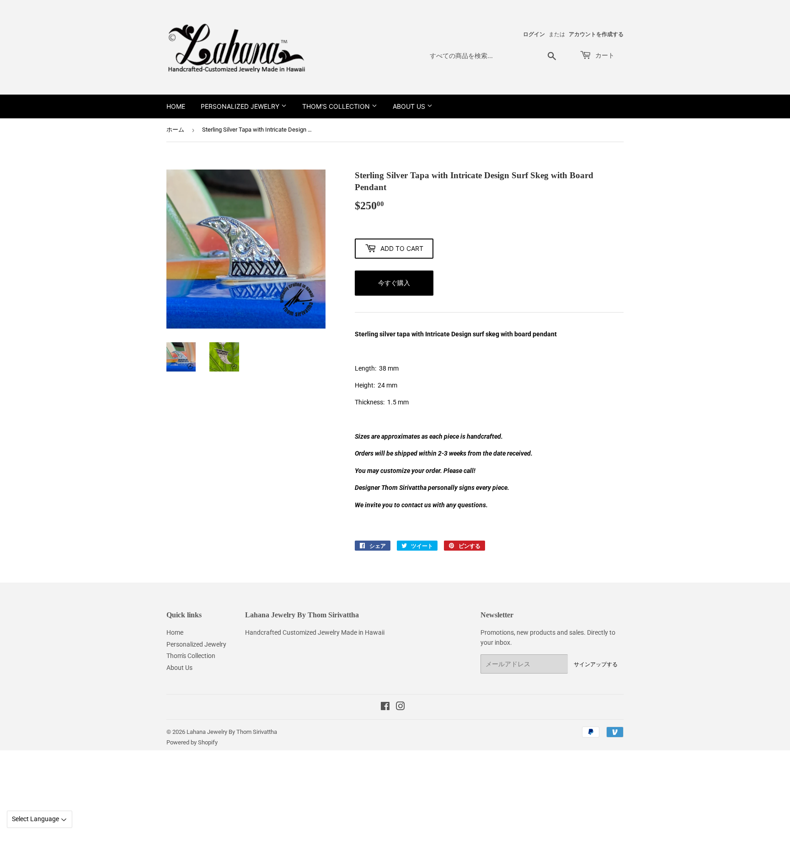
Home (175, 106)
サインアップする (596, 664)
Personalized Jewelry (241, 106)
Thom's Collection (337, 106)
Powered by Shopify (192, 742)
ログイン (534, 34)
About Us (410, 106)
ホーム (175, 129)
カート (603, 55)
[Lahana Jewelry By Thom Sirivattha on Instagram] (400, 707)
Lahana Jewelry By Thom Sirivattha (232, 731)
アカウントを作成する (596, 34)
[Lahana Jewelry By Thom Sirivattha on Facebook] (385, 707)
